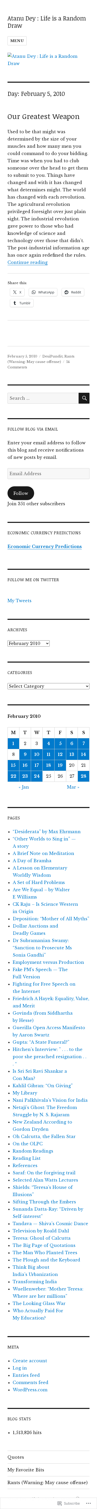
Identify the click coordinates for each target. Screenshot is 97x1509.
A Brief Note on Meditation (43, 853)
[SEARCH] (84, 398)
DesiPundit (52, 356)
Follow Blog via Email (33, 429)
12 (60, 754)
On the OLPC (28, 1143)
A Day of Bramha (32, 860)
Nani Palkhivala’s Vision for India (50, 1100)
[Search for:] (43, 398)
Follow (20, 493)
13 (72, 754)
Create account (30, 1360)
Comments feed (30, 1382)
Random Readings (33, 1151)
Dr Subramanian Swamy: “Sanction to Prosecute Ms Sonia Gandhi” (42, 948)
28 (83, 776)
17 (37, 765)
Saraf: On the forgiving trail (44, 1172)
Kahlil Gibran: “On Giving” (43, 1085)
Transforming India (35, 1281)
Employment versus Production (48, 962)
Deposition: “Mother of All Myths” (51, 918)
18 (48, 765)
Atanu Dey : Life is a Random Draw (47, 22)
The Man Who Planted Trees (45, 1252)
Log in (20, 1368)
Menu (17, 41)
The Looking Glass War (39, 1303)
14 (83, 754)
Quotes (16, 1457)
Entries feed (26, 1375)
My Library (25, 1093)
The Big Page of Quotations (44, 1245)
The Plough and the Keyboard (46, 1259)
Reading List (27, 1158)
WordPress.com (30, 1389)
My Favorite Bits (26, 1469)
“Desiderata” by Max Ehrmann (47, 831)
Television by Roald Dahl (41, 1230)
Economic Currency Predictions (45, 546)
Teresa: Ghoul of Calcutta (42, 1238)
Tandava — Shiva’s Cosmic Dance (50, 1223)
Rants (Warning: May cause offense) (48, 1482)
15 (13, 765)
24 (37, 776)
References (25, 1165)
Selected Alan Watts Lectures (45, 1180)
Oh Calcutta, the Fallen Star (44, 1136)
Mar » (73, 787)
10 (36, 754)
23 (25, 776)
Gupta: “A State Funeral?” (41, 1042)
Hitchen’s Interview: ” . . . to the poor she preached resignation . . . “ (49, 1056)
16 (25, 765)
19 (60, 765)
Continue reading (28, 262)
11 (48, 754)
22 (13, 776)
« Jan (24, 787)
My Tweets (20, 600)
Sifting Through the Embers (44, 1201)
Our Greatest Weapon (44, 116)
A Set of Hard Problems (39, 882)
